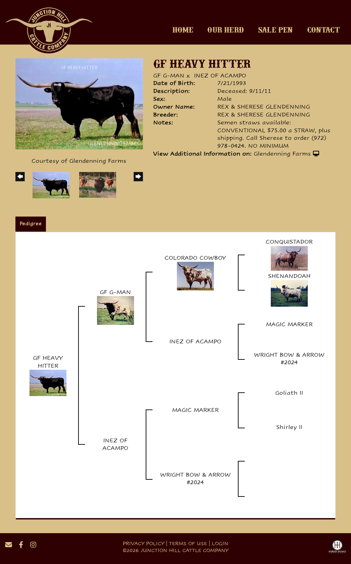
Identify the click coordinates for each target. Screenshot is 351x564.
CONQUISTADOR (289, 241)
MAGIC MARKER (289, 324)
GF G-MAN (168, 75)
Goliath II (289, 392)
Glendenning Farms (282, 153)
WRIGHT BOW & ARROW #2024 (289, 358)
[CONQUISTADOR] (289, 257)
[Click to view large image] (79, 103)
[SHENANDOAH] (289, 293)
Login (220, 543)
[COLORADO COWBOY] (195, 276)
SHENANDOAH (289, 276)
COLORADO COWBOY (195, 257)
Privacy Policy (143, 543)
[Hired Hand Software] (337, 547)
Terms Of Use (188, 543)
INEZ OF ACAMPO (220, 75)
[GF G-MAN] (115, 310)
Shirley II (289, 427)
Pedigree (31, 223)
